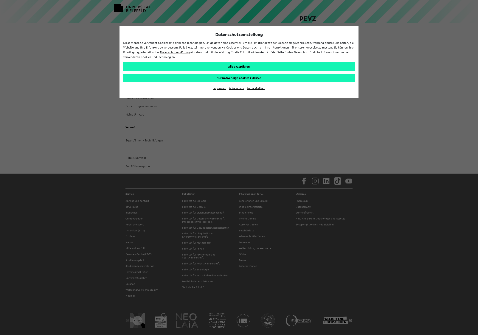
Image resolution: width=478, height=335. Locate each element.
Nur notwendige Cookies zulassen (239, 78)
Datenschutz (236, 88)
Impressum (219, 88)
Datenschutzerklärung (175, 52)
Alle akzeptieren (239, 66)
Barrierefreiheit (256, 88)
